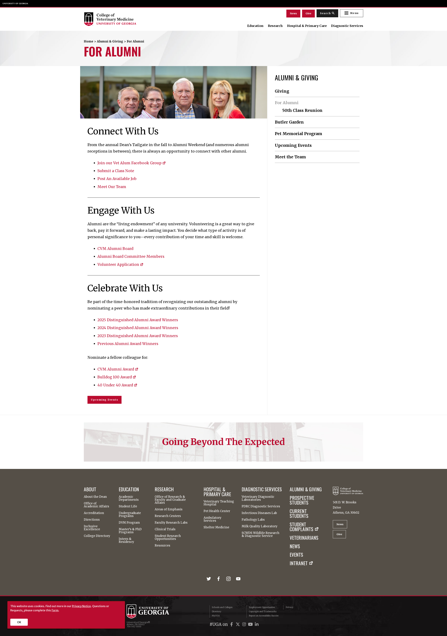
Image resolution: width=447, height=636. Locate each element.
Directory (216, 611)
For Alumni (287, 103)
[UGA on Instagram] (244, 624)
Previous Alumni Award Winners (127, 343)
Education (255, 25)
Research (275, 25)
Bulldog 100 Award (114, 377)
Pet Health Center (217, 511)
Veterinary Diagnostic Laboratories (258, 498)
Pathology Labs (253, 519)
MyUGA (216, 615)
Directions (92, 519)
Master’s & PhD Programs (130, 531)
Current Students (299, 513)
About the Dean (95, 496)
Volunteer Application (118, 264)
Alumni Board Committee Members (130, 256)
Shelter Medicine (216, 527)
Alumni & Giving (110, 41)
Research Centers (168, 516)
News (293, 13)
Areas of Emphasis (168, 509)
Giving (282, 91)
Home (88, 41)
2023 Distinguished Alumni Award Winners (137, 335)
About (90, 489)
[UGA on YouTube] (251, 624)
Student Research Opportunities (168, 537)
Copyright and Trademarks (262, 611)
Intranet (299, 563)
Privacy (289, 607)
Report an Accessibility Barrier (264, 615)
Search (325, 13)
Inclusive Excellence (92, 528)
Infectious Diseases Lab (259, 513)
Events (296, 554)
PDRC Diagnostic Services (261, 506)
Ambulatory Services (212, 519)
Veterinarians (304, 537)
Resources (162, 545)
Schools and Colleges (222, 607)
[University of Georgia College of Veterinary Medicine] (126, 19)
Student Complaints (301, 526)
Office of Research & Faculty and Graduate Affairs (170, 499)
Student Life (128, 506)
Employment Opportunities (262, 607)
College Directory (97, 535)
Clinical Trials (165, 529)
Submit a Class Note (115, 170)
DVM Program (129, 522)
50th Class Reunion (302, 110)
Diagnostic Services (347, 25)
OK (19, 622)
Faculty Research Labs (171, 522)
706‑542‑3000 (134, 626)
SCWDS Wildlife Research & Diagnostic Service (260, 534)
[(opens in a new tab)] (210, 578)
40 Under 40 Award (115, 385)
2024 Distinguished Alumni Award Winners (137, 327)
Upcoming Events (104, 399)
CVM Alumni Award (115, 369)
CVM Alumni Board (115, 248)
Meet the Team (290, 157)
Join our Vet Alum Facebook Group (129, 163)
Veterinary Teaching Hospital (219, 503)
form (55, 610)
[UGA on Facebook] (232, 624)
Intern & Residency (126, 540)
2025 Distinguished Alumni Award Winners (137, 320)
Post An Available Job (116, 178)
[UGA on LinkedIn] (256, 624)
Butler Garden (289, 122)
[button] (351, 13)
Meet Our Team (111, 186)
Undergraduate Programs (130, 515)
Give (308, 13)
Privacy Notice (81, 606)
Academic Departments (129, 498)
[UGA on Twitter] (238, 624)
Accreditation (94, 513)
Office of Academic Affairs (96, 505)
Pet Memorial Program (298, 134)
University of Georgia (15, 3)
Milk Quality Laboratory (259, 526)
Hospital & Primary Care (307, 25)
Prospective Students (302, 500)
